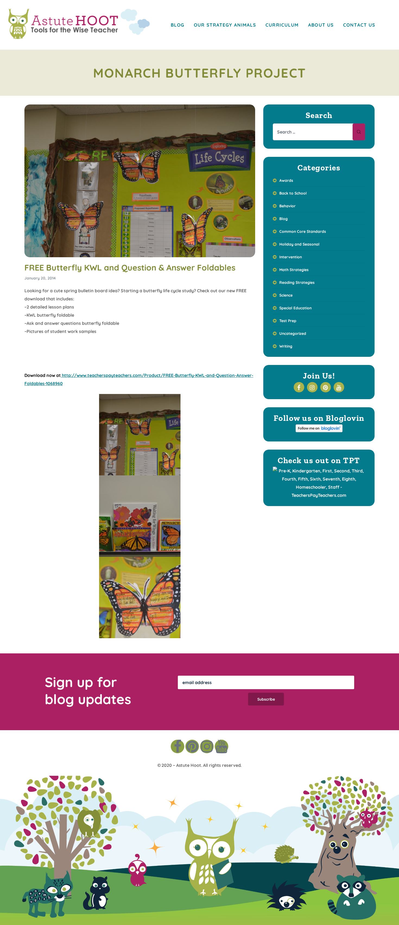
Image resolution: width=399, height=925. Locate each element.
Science (286, 295)
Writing (285, 346)
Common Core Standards (302, 231)
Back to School (293, 193)
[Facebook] (177, 746)
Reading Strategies (297, 282)
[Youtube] (221, 746)
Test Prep (287, 320)
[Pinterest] (192, 746)
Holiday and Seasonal (299, 244)
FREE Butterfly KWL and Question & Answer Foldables (129, 267)
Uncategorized (292, 333)
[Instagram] (207, 746)
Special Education (295, 308)
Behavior (287, 206)
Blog (283, 218)
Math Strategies (294, 269)
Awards (286, 180)
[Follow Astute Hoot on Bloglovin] (319, 430)
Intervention (290, 257)
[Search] (359, 131)
